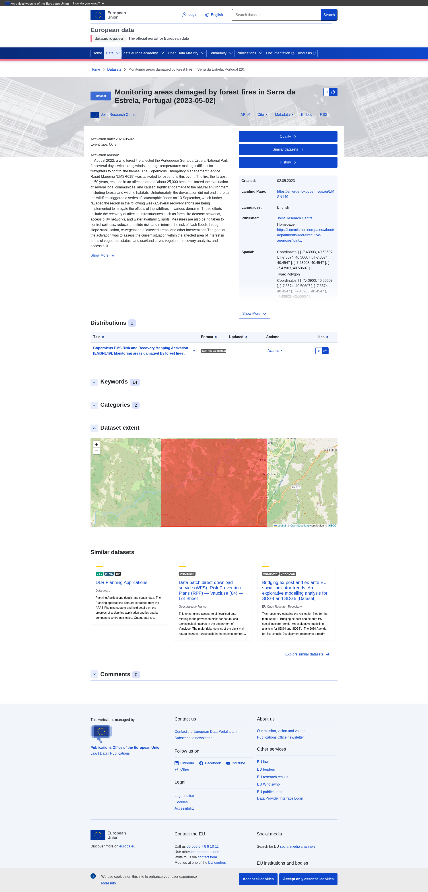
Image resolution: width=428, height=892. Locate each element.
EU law (263, 762)
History (285, 162)
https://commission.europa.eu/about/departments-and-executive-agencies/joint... (305, 235)
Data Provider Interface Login (280, 798)
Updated (236, 337)
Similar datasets (285, 149)
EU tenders (266, 769)
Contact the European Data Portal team (206, 731)
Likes (320, 337)
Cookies (181, 802)
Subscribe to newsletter (193, 738)
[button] (89, 3)
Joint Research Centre (118, 114)
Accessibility (184, 808)
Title (96, 337)
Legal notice (184, 796)
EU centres (217, 862)
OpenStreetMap (300, 525)
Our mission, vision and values (281, 731)
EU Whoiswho (268, 784)
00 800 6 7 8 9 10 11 (203, 846)
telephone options (205, 852)
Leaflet (281, 525)
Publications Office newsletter (280, 737)
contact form (207, 857)
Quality (285, 136)
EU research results (272, 777)
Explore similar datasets (307, 654)
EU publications (269, 792)
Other (184, 769)
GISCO (332, 525)
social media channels (297, 846)
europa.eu (127, 846)
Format (207, 337)
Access (273, 351)
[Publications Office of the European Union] (130, 733)
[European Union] (130, 835)
